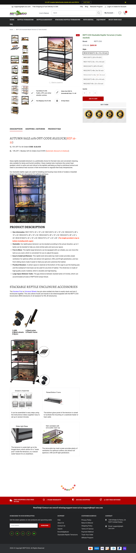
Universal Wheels (31, 291)
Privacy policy (86, 520)
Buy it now (104, 105)
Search (60, 529)
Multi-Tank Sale (115, 20)
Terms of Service (87, 529)
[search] (98, 13)
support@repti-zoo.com (22, 7)
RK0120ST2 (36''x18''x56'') (93, 57)
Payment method (87, 532)
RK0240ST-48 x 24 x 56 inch (93, 84)
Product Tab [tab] (54, 129)
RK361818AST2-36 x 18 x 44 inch (95, 53)
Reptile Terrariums (25, 20)
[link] (12, 533)
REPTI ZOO (98, 41)
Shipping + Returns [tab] (35, 129)
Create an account (119, 6)
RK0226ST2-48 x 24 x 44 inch (94, 79)
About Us (61, 523)
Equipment (101, 20)
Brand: (85, 41)
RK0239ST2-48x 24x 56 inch (94, 71)
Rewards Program (96, 7)
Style (85, 49)
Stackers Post (18, 291)
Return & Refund (87, 523)
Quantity (85, 89)
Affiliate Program (87, 538)
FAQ (81, 7)
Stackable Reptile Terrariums (67, 20)
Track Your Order (87, 535)
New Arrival (88, 20)
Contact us (61, 526)
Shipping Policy (86, 526)
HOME (12, 20)
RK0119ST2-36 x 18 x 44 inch (94, 62)
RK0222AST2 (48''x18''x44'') (93, 66)
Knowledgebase (63, 532)
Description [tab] (16, 129)
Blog (86, 7)
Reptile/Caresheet (44, 20)
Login (109, 6)
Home (11, 29)
